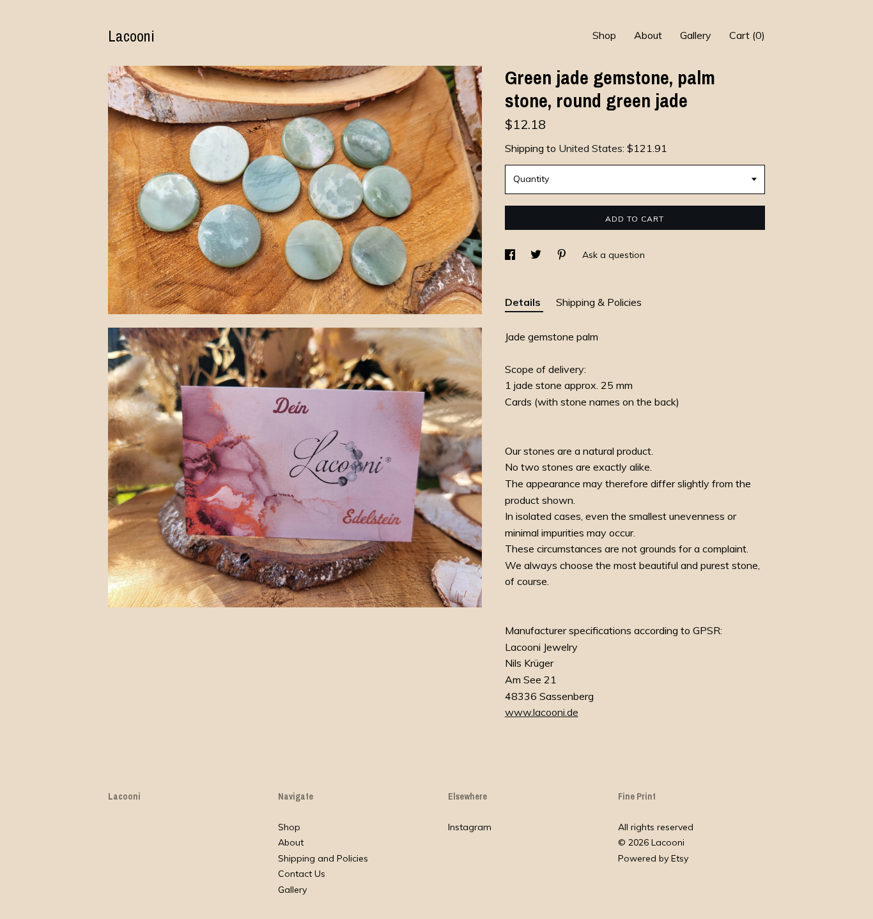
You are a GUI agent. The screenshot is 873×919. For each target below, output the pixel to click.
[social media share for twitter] (537, 255)
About (648, 35)
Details (524, 302)
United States (590, 148)
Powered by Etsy (653, 858)
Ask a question (613, 255)
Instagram (469, 827)
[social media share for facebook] (511, 255)
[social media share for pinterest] (563, 255)
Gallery (695, 35)
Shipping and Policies (323, 858)
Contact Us (301, 873)
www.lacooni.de (541, 712)
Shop (604, 35)
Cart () (747, 35)
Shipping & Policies (599, 302)
